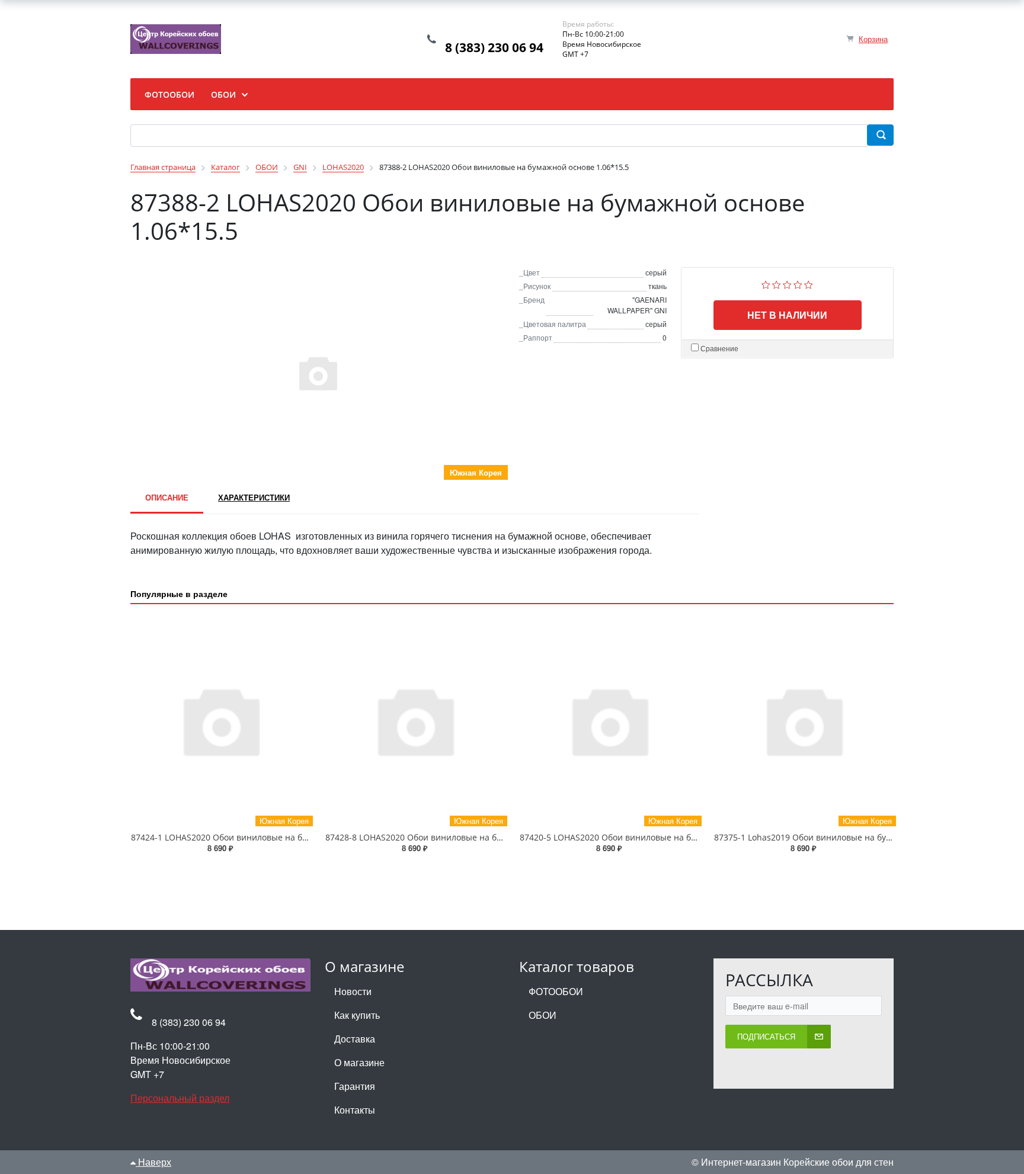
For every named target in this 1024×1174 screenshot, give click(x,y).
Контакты (354, 1110)
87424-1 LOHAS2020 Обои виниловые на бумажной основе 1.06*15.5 (270, 837)
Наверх (153, 1162)
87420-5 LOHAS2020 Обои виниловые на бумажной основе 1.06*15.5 (659, 837)
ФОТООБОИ (556, 991)
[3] (787, 283)
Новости (353, 991)
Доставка (354, 1038)
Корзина (873, 38)
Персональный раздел (179, 1098)
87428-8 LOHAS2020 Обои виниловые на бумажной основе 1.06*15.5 (464, 837)
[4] (797, 283)
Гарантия (354, 1086)
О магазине (359, 1062)
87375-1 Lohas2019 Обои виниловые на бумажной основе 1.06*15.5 (851, 837)
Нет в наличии (787, 315)
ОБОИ (542, 1015)
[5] (808, 283)
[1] (765, 283)
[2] (776, 283)
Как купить (357, 1015)
